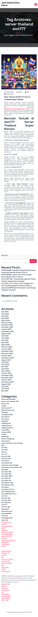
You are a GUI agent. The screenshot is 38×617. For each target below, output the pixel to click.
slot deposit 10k (7, 483)
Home (17, 33)
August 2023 (6, 384)
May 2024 (4, 367)
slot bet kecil (6, 458)
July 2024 (5, 362)
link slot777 (5, 417)
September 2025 (7, 331)
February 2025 (6, 347)
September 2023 (7, 382)
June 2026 (5, 314)
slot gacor (5, 487)
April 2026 (5, 318)
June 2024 (5, 364)
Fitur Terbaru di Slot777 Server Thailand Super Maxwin (17, 98)
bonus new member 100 (10, 401)
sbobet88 (5, 436)
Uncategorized (6, 518)
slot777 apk (5, 507)
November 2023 (7, 377)
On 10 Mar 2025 (8, 92)
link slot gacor (5, 594)
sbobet (4, 434)
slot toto (4, 555)
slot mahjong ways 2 (8, 494)
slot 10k (4, 447)
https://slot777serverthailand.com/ (15, 109)
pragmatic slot (5, 584)
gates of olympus (6, 563)
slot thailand (6, 502)
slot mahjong (5, 544)
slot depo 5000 (6, 476)
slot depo (4, 469)
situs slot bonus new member (12, 443)
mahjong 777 (5, 542)
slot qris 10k (5, 498)
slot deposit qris (6, 522)
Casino (3, 406)
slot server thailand (7, 526)
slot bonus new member (10, 465)
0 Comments (10, 94)
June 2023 (5, 388)
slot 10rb (4, 450)
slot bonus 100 (6, 463)
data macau (5, 567)
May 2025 (4, 340)
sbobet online (5, 590)
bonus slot (5, 403)
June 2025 (5, 338)
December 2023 (7, 375)
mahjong (4, 421)
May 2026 (4, 316)
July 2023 (4, 386)
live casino (5, 419)
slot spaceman (5, 571)
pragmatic (4, 530)
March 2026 (5, 320)
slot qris (4, 496)
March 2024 (5, 371)
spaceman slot (6, 511)
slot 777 (4, 454)
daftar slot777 (6, 408)
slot (2, 557)
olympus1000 (6, 432)
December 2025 (7, 325)
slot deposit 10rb (7, 485)
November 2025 (7, 327)
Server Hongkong (7, 439)
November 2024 (7, 353)
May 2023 (4, 391)
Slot (28, 92)
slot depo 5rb (6, 480)
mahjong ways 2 (7, 428)
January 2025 (6, 349)
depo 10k (4, 524)
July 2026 (5, 312)
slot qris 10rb (6, 500)
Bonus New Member (8, 399)
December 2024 (7, 351)
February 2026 (6, 323)
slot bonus (5, 461)
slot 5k (3, 452)
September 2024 (7, 358)
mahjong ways (6, 425)
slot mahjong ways (8, 491)
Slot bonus (4, 588)
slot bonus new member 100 (11, 467)
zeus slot (4, 520)
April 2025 (5, 342)
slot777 (4, 505)
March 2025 (5, 345)
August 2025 (6, 334)
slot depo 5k (5, 478)
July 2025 (4, 336)
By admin (19, 92)
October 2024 (6, 356)
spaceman (5, 509)
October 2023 (6, 380)
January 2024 (6, 373)
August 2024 (6, 360)
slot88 (3, 569)
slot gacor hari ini (7, 489)
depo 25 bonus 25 (7, 410)
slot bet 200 (5, 456)
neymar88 (5, 430)
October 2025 (6, 329)
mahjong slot (6, 423)
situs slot (4, 538)
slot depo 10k (6, 472)
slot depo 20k (6, 474)
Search (4, 255)
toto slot (4, 516)
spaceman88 (6, 513)
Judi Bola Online (7, 414)
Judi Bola (4, 412)
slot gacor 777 (5, 553)
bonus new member (7, 532)
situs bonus (5, 441)
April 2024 (5, 369)
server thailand (5, 598)
